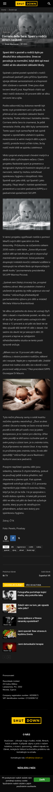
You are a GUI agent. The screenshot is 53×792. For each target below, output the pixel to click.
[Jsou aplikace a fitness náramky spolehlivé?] (9, 621)
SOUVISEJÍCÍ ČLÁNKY (13, 585)
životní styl (31, 550)
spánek (6, 550)
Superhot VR (44, 575)
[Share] (13, 538)
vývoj (14, 550)
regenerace (21, 547)
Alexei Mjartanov (11, 44)
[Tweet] (19, 538)
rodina (38, 547)
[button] (49, 3)
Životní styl (13, 10)
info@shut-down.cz (34, 757)
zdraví (21, 550)
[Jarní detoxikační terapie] (9, 647)
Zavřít (41, 779)
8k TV (5, 575)
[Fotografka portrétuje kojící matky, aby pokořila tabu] (9, 595)
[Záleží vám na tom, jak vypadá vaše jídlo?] (9, 608)
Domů (3, 10)
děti (12, 547)
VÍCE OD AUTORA (33, 585)
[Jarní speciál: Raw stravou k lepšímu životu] (9, 634)
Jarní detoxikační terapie (30, 644)
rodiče (31, 547)
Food (5, 612)
